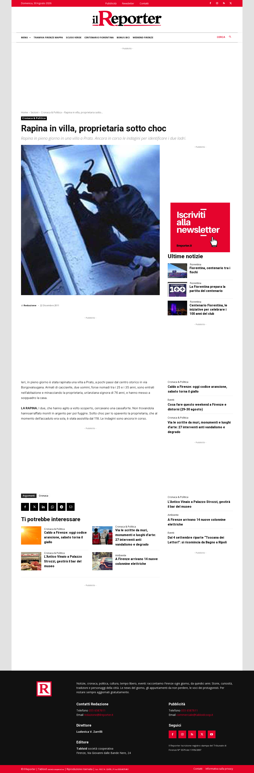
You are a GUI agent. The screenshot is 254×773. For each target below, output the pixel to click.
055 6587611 (97, 710)
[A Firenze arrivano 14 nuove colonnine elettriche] (102, 561)
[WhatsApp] (52, 507)
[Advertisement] (127, 78)
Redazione (30, 305)
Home (24, 112)
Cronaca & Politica (51, 112)
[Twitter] (230, 3)
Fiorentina (195, 264)
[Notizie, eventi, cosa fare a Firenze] (127, 18)
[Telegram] (61, 507)
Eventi (171, 400)
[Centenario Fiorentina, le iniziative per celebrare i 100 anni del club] (177, 308)
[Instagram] (217, 3)
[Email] (71, 507)
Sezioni (34, 112)
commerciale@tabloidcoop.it (194, 715)
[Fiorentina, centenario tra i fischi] (177, 270)
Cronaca (43, 495)
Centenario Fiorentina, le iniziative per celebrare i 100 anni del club (208, 309)
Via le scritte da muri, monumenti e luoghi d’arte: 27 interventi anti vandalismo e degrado (199, 427)
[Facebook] (210, 3)
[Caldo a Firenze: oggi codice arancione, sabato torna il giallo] (31, 535)
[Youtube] (212, 734)
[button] (225, 37)
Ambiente (120, 555)
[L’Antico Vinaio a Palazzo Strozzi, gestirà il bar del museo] (31, 561)
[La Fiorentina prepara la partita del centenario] (177, 289)
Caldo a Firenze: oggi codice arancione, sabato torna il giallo (65, 537)
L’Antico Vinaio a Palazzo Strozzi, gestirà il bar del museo (63, 561)
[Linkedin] (43, 507)
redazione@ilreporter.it (98, 715)
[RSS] (223, 3)
